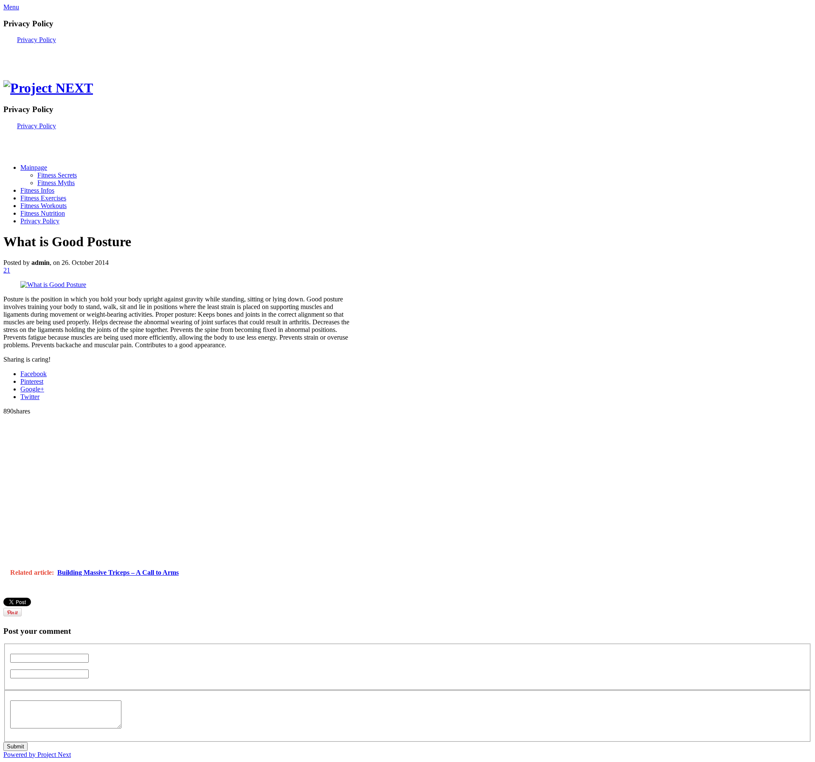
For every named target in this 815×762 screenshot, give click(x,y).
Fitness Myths (56, 182)
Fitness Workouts (43, 205)
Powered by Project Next (37, 754)
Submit (15, 746)
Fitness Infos (37, 190)
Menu (11, 7)
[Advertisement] (102, 56)
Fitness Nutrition (42, 213)
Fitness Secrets (57, 175)
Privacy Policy (36, 39)
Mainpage (33, 167)
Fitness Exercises (43, 198)
